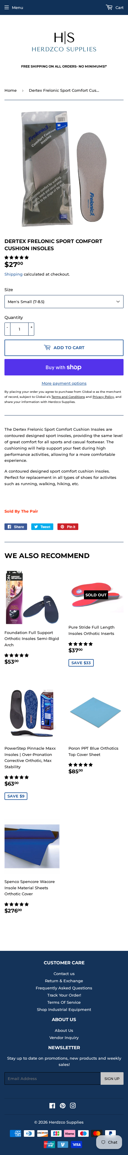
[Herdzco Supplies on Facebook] (52, 1106)
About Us (64, 1030)
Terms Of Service (64, 1002)
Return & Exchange (64, 980)
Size (8, 289)
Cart (119, 7)
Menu (17, 7)
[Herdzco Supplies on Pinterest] (63, 1106)
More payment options (64, 383)
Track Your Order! (64, 995)
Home (10, 90)
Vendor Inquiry (64, 1037)
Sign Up (112, 1078)
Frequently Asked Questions (64, 988)
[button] (17, 257)
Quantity (13, 317)
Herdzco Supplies (66, 1122)
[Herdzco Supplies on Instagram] (73, 1106)
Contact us (64, 973)
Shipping (13, 274)
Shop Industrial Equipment (64, 1009)
